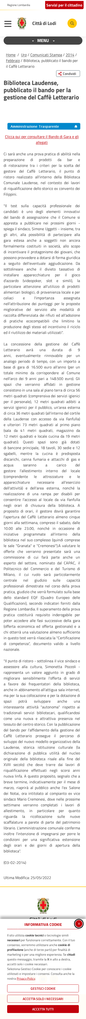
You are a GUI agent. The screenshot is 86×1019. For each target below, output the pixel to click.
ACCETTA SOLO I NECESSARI (43, 998)
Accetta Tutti (43, 1009)
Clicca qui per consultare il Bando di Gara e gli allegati (42, 139)
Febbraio (13, 60)
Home (11, 55)
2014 (70, 55)
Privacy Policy (26, 978)
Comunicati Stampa (46, 55)
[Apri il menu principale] (9, 24)
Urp (24, 55)
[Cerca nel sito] (72, 23)
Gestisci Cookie (43, 988)
